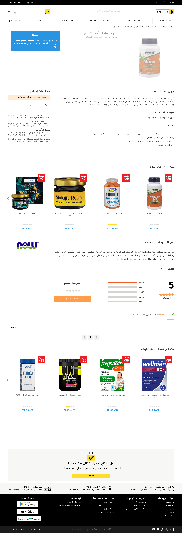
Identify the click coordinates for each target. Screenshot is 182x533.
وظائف (171, 512)
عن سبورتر (170, 502)
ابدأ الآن (91, 476)
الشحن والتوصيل (139, 506)
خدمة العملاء (109, 502)
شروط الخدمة (34, 530)
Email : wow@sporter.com (70, 506)
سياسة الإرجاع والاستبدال (136, 509)
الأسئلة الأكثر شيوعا (106, 506)
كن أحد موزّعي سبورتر (106, 512)
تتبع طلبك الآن (140, 502)
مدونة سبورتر (109, 509)
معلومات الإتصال (74, 502)
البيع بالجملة (169, 516)
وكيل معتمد (169, 509)
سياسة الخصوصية (16, 530)
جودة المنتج (169, 506)
